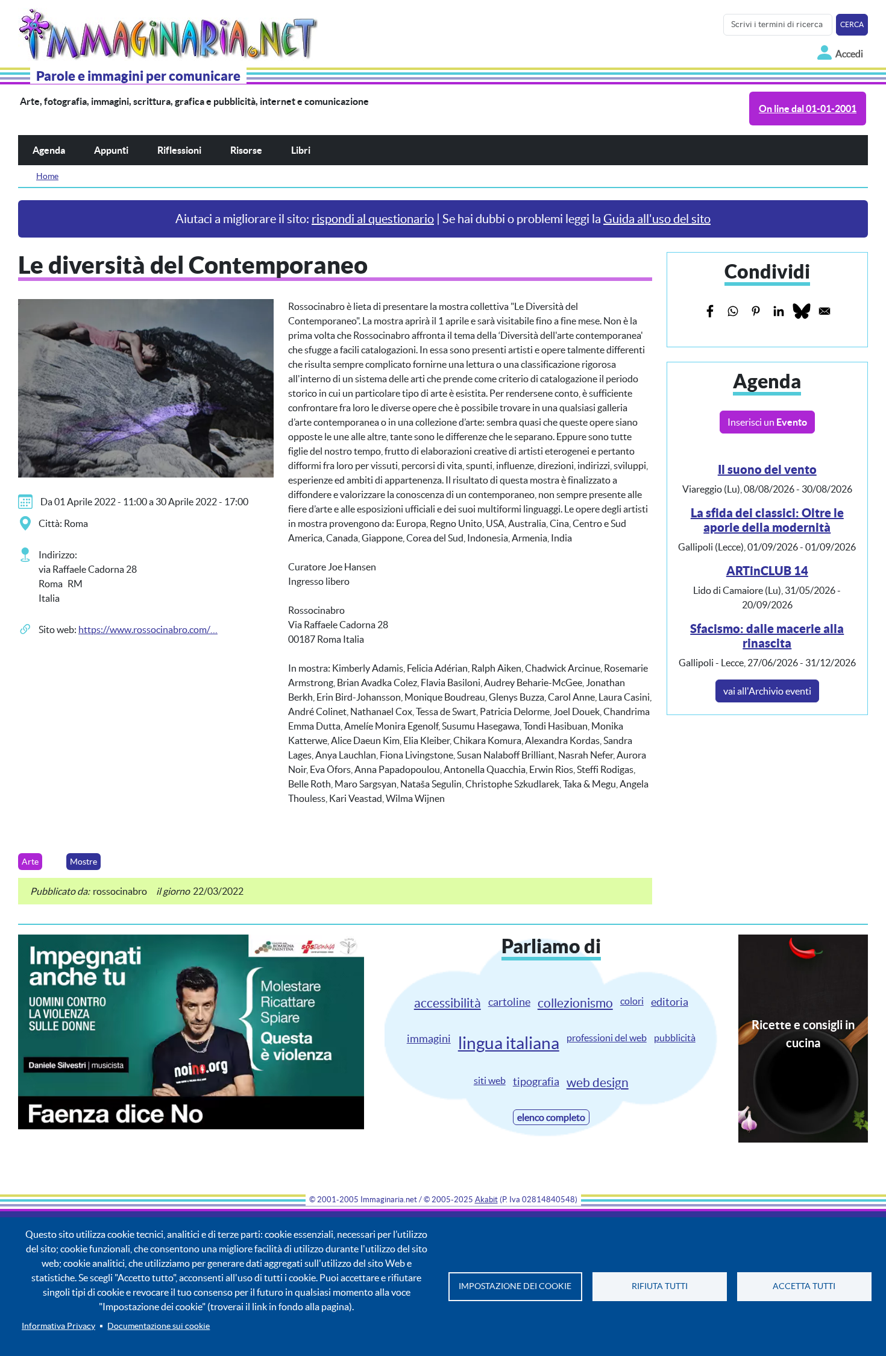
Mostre (83, 861)
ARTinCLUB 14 (767, 571)
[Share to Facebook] (710, 311)
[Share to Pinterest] (756, 311)
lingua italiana (508, 1043)
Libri (300, 150)
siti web (490, 1080)
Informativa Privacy (58, 1326)
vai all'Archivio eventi (767, 691)
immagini (429, 1038)
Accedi (849, 53)
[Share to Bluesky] (802, 311)
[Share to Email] (824, 311)
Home (47, 176)
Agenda (49, 150)
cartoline (509, 1001)
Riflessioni (179, 150)
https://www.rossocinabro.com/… (148, 629)
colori (632, 1000)
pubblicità (675, 1037)
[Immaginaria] (170, 31)
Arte (30, 861)
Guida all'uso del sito (657, 218)
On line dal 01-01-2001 (807, 108)
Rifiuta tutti (660, 1286)
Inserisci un (767, 422)
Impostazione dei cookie (515, 1286)
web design (598, 1083)
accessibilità (447, 1003)
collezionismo (575, 1003)
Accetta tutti (804, 1286)
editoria (669, 1001)
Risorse (246, 150)
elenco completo (551, 1117)
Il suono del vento (767, 469)
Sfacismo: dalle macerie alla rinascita (767, 636)
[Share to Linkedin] (779, 311)
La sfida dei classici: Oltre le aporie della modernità (767, 520)
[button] (146, 387)
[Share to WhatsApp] (733, 311)
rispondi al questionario (373, 218)
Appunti (111, 150)
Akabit (486, 1199)
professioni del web (607, 1037)
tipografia (536, 1081)
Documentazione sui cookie (158, 1326)
